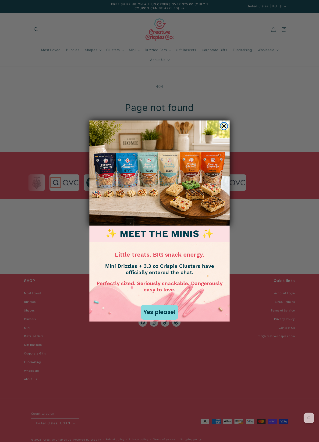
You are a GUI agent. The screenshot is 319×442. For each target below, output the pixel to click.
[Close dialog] (224, 126)
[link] (159, 173)
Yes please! (159, 312)
